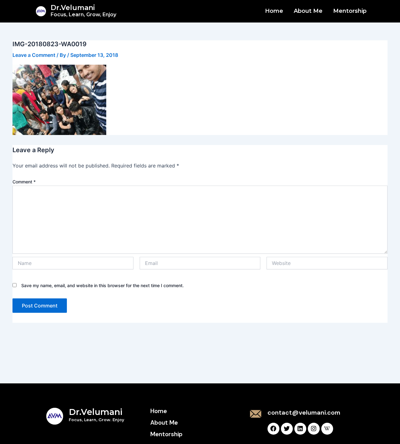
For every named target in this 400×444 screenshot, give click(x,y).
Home (274, 10)
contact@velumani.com (304, 412)
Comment (24, 181)
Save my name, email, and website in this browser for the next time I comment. (102, 285)
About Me (308, 10)
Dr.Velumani (83, 10)
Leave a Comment (33, 55)
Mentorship (350, 10)
